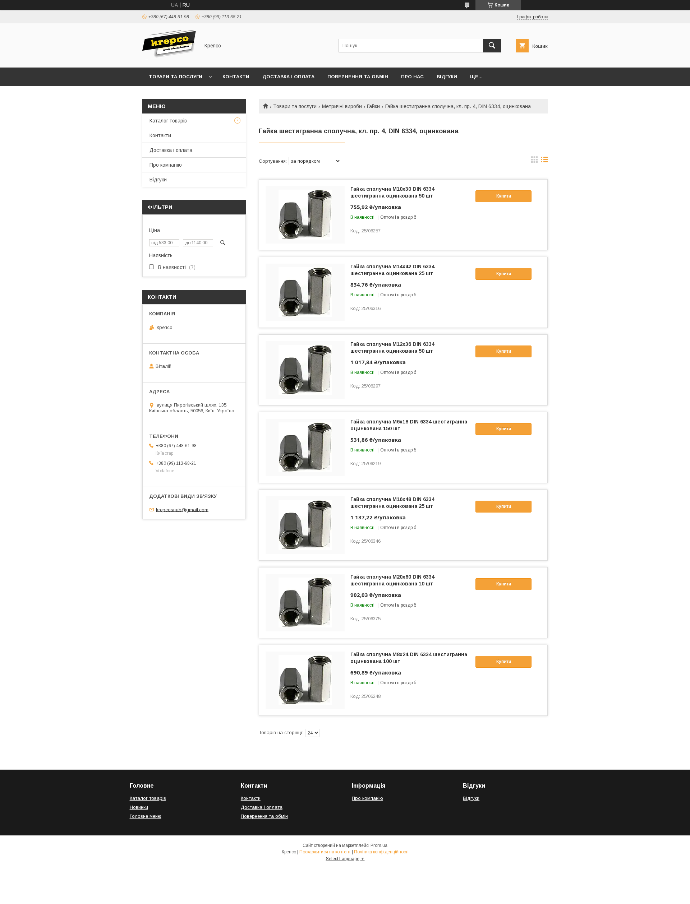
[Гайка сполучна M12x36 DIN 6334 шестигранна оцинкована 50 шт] (305, 370)
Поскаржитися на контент (325, 851)
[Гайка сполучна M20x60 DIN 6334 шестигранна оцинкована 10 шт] (305, 602)
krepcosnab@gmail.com (182, 509)
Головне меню (145, 816)
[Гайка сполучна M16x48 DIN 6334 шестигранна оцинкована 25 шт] (305, 525)
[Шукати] (492, 45)
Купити (503, 196)
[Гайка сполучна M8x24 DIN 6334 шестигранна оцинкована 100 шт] (305, 680)
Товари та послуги (175, 76)
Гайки (373, 106)
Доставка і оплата (288, 76)
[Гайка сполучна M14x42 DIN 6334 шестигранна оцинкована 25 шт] (305, 292)
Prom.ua (379, 845)
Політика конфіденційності (381, 851)
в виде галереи (534, 161)
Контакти (235, 76)
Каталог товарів (168, 121)
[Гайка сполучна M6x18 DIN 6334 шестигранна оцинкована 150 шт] (305, 447)
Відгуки (447, 76)
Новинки (139, 807)
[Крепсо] (169, 58)
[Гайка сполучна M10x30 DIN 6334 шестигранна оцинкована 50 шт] (305, 215)
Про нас (412, 76)
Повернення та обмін (357, 76)
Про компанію (166, 165)
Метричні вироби (342, 106)
